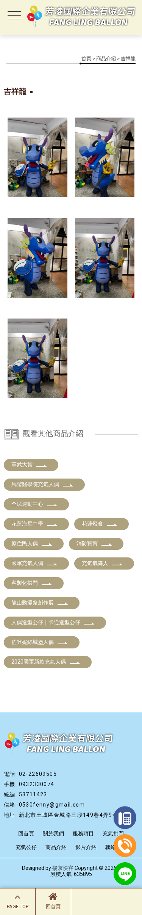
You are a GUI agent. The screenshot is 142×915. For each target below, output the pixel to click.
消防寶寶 (87, 543)
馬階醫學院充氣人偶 (35, 484)
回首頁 (53, 906)
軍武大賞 (22, 464)
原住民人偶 (24, 543)
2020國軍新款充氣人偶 (38, 662)
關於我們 (53, 833)
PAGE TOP (17, 906)
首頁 (86, 58)
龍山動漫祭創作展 (32, 603)
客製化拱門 (24, 583)
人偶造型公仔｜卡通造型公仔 (45, 622)
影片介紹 (86, 847)
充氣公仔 (26, 847)
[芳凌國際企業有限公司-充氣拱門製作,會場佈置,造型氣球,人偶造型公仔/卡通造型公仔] (71, 17)
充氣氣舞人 (95, 563)
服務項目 (83, 833)
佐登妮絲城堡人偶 (32, 642)
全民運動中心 (27, 504)
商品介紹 (106, 58)
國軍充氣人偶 (27, 563)
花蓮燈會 (92, 524)
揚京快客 (62, 868)
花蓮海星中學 (27, 524)
